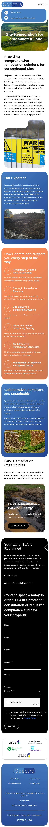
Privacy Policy (30, 718)
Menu (41, 4)
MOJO (30, 820)
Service (7, 687)
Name (6, 625)
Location (8, 675)
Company (8, 662)
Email (6, 637)
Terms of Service (14, 783)
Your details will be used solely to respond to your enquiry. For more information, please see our (28, 715)
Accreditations (34, 779)
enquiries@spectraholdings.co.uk (22, 18)
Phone (7, 650)
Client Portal (14, 779)
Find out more (18, 526)
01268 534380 (15, 13)
